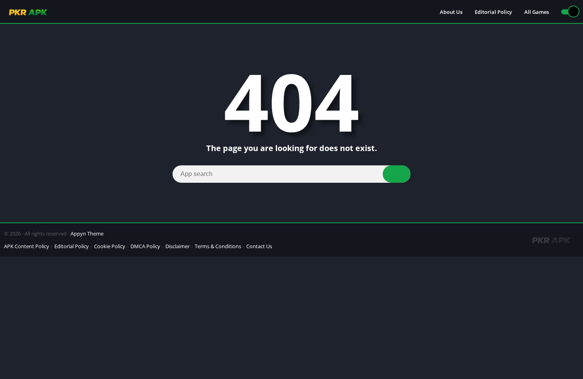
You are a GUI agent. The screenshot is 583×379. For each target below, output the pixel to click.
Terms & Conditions (218, 246)
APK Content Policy (26, 246)
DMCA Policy (145, 246)
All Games (536, 11)
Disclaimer (177, 246)
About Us (451, 11)
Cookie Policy (109, 246)
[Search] (396, 174)
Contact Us (259, 246)
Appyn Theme (87, 233)
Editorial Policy (493, 11)
